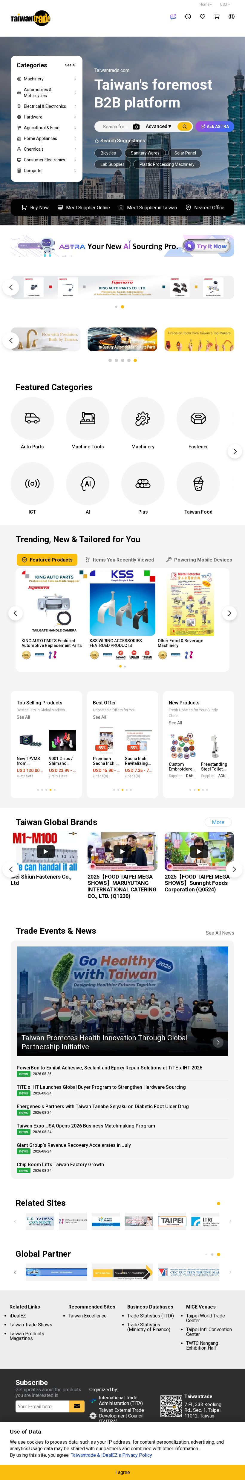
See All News (220, 933)
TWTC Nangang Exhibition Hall (202, 1345)
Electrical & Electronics (45, 106)
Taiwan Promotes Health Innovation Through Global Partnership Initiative (105, 1042)
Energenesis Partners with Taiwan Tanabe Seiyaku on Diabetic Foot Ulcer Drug (103, 1106)
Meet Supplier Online (88, 207)
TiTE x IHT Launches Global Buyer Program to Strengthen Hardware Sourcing (101, 1087)
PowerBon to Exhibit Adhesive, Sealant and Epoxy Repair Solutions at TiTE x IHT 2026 (109, 1068)
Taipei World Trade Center (205, 1318)
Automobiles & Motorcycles (38, 92)
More (218, 822)
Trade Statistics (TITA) (150, 1316)
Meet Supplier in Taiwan (152, 207)
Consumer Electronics (44, 159)
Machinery (34, 79)
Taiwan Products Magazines (27, 1336)
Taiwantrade (30, 19)
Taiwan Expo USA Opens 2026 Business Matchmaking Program (86, 1126)
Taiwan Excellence (87, 1316)
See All (70, 65)
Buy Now (39, 207)
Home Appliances (40, 138)
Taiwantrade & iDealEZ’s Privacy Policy (111, 1455)
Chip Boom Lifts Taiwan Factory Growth (60, 1164)
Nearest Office (209, 207)
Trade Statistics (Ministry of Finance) (148, 1327)
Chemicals (34, 149)
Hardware (33, 117)
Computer (33, 170)
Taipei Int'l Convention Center (209, 1332)
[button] (122, 306)
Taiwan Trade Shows (31, 1325)
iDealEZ (18, 1316)
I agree (122, 1472)
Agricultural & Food (41, 127)
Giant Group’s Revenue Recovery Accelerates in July (74, 1145)
